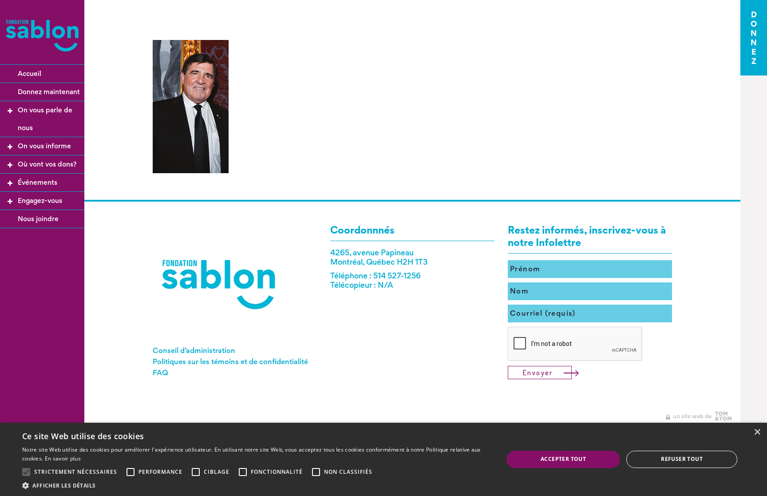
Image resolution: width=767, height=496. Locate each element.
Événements (37, 182)
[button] (255, 485)
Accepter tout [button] (563, 459)
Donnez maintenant (49, 91)
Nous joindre (38, 218)
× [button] (757, 432)
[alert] (383, 459)
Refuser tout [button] (682, 459)
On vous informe (44, 146)
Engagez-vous (40, 200)
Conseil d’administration (194, 350)
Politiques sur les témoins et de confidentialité (230, 361)
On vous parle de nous (45, 119)
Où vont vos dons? (47, 164)
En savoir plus (63, 458)
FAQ (160, 372)
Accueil (29, 73)
